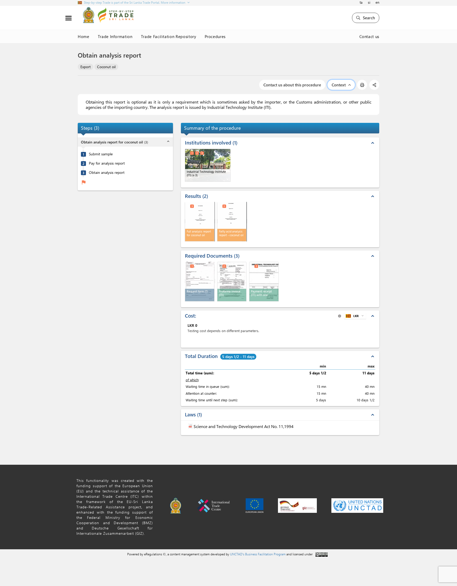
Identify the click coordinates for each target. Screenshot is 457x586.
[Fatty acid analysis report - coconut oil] (232, 221)
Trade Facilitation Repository (168, 36)
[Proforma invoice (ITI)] (232, 281)
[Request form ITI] (200, 280)
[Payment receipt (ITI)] (264, 281)
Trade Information (115, 36)
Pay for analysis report (107, 163)
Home (83, 36)
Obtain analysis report (107, 172)
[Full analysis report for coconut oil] (200, 221)
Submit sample (101, 154)
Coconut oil (106, 66)
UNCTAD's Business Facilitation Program (258, 554)
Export (85, 66)
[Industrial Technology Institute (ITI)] (208, 165)
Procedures (215, 36)
